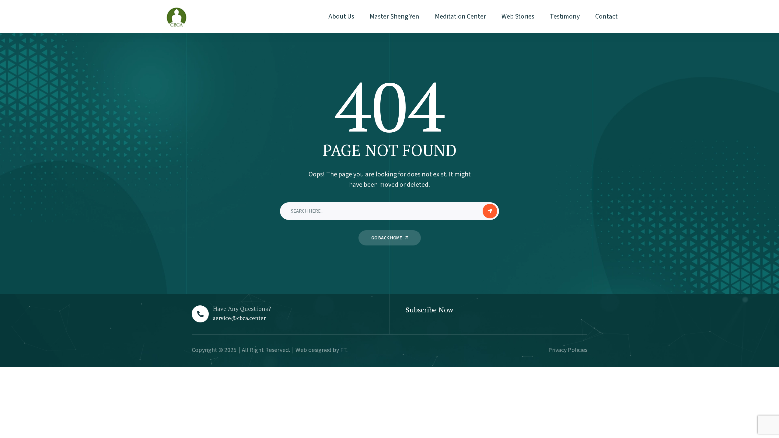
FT (343, 350)
